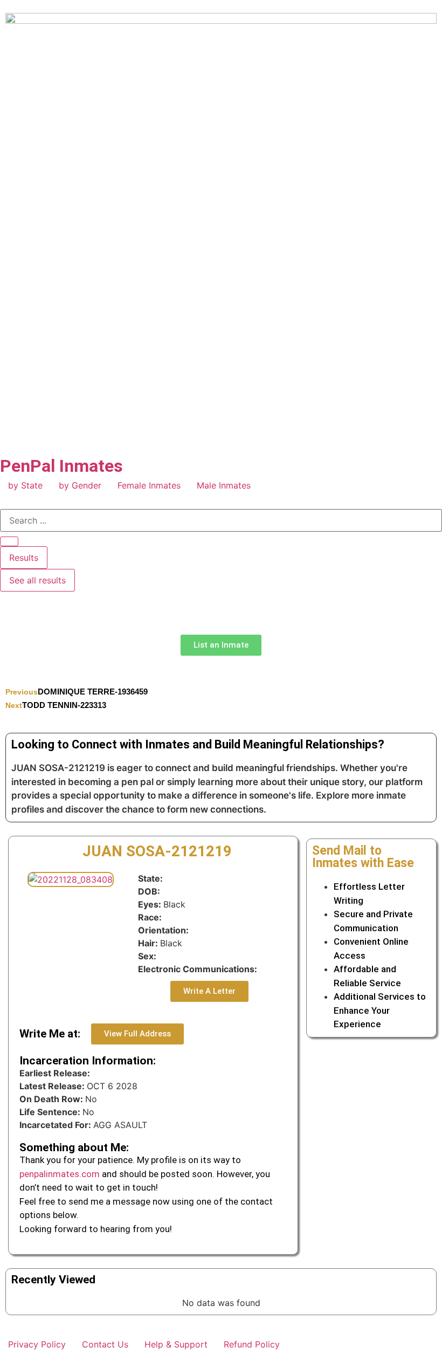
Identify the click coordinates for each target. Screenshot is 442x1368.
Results (23, 557)
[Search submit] (9, 541)
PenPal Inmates (61, 466)
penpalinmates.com (59, 1173)
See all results (37, 580)
